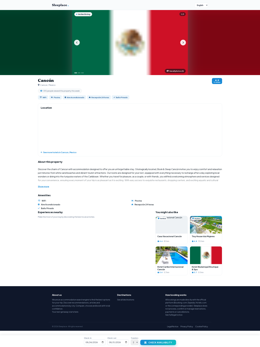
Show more (43, 186)
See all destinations (125, 299)
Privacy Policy (187, 326)
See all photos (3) (176, 71)
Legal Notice (172, 326)
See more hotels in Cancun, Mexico (59, 152)
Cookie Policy (201, 326)
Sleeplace (60, 5)
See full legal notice (173, 315)
